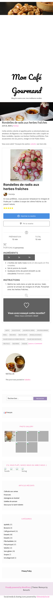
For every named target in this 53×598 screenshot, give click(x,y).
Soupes (6, 554)
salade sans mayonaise (34, 339)
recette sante (23, 335)
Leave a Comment (35, 343)
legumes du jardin (28, 330)
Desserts (6, 534)
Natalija (16, 126)
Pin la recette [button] (28, 224)
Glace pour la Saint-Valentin (13, 505)
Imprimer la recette (28, 216)
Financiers (7, 495)
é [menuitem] (44, 133)
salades (33, 144)
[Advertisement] (26, 42)
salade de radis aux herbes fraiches (14, 339)
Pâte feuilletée (8, 541)
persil (5, 335)
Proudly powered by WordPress (18, 587)
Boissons (7, 528)
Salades (27, 379)
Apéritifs (6, 524)
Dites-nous (19, 316)
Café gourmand (9, 531)
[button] (4, 208)
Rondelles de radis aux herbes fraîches (24, 122)
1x (9, 257)
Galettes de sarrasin (10, 501)
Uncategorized (9, 558)
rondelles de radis (35, 335)
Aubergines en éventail (11, 498)
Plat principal (8, 544)
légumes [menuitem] (15, 133)
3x (29, 257)
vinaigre (24, 344)
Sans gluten (8, 551)
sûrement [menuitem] (37, 131)
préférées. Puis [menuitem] (42, 136)
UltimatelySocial (42, 596)
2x (19, 257)
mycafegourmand (42, 330)
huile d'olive (16, 330)
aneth (7, 330)
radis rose (13, 335)
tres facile (6, 344)
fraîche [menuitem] (32, 136)
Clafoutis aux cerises (11, 491)
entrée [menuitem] (9, 131)
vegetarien (15, 344)
